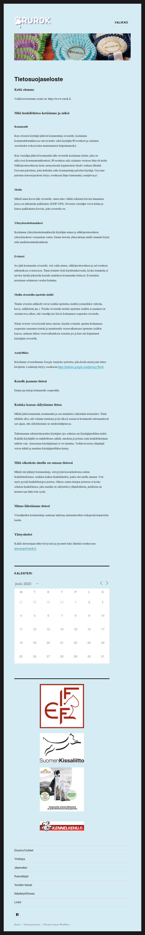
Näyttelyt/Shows (24, 893)
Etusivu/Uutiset (23, 850)
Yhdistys (19, 859)
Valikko (121, 22)
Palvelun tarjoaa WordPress (56, 924)
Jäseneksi (20, 867)
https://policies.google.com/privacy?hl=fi (80, 367)
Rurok (17, 924)
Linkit (17, 902)
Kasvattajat (21, 876)
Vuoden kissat (23, 885)
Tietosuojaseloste (32, 924)
